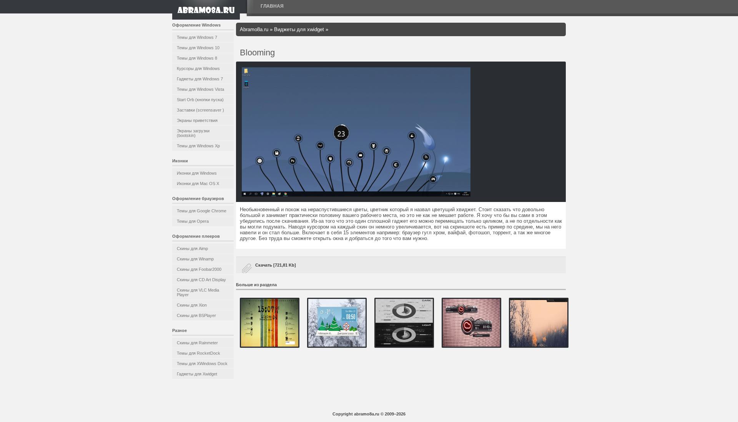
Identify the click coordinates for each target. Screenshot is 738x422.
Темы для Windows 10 (198, 47)
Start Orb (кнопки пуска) (200, 99)
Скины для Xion (192, 305)
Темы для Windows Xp (198, 145)
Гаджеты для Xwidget (197, 374)
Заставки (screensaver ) (200, 110)
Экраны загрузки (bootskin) (193, 133)
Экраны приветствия (197, 120)
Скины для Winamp (195, 259)
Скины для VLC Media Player (198, 292)
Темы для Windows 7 (197, 37)
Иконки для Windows (197, 173)
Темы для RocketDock (198, 353)
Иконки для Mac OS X (198, 183)
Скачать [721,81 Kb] (275, 265)
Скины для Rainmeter (197, 342)
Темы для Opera (193, 221)
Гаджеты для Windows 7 (200, 79)
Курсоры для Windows (198, 68)
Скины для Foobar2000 (199, 269)
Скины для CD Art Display (201, 279)
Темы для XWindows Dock (202, 363)
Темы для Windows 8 (197, 58)
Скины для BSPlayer (196, 315)
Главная (272, 6)
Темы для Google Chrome (201, 210)
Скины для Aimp (192, 248)
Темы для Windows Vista (200, 89)
